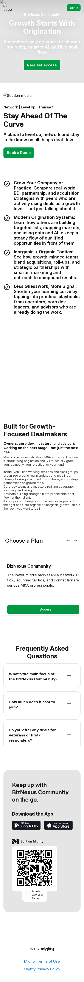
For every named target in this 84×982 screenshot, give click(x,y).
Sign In (74, 7)
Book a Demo (19, 152)
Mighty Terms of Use (42, 961)
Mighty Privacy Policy (42, 969)
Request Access (42, 65)
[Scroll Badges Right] (75, 540)
